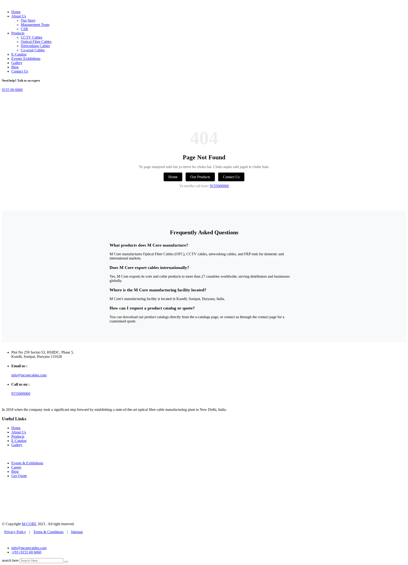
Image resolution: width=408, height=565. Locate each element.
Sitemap (77, 532)
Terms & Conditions (48, 532)
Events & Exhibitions (27, 463)
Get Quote (19, 476)
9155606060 (219, 186)
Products (17, 33)
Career (16, 467)
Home (16, 12)
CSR (24, 29)
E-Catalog (18, 54)
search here (10, 560)
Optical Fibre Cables (36, 42)
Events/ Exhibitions (25, 59)
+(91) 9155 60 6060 (26, 552)
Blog (15, 67)
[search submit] (66, 561)
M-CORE (29, 524)
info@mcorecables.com (29, 375)
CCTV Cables (31, 37)
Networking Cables (35, 46)
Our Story (28, 20)
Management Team (35, 25)
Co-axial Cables (33, 50)
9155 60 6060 (12, 90)
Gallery (16, 63)
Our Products (200, 177)
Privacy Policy (15, 532)
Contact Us (19, 71)
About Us (18, 16)
